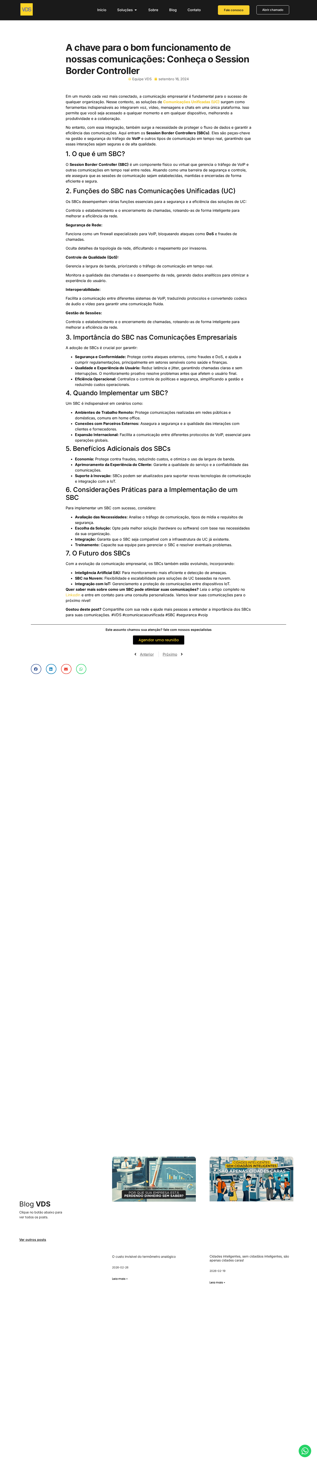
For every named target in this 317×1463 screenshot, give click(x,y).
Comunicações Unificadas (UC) (191, 101)
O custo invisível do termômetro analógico (144, 1256)
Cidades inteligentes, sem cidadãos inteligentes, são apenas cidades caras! (249, 1258)
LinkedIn (73, 595)
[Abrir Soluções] (135, 10)
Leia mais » (120, 1279)
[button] (36, 669)
